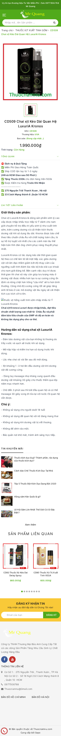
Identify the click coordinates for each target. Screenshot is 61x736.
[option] (30, 72)
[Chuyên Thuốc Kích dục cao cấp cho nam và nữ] (33, 14)
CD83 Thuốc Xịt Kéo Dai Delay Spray (15, 574)
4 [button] (29, 591)
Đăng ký (51, 615)
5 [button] (32, 591)
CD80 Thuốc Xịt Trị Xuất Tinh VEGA (46, 574)
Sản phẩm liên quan (30, 534)
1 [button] (22, 591)
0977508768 (11, 684)
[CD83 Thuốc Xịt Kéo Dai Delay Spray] (15, 556)
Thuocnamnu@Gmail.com (18, 689)
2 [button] (24, 591)
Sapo (37, 732)
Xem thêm (30, 524)
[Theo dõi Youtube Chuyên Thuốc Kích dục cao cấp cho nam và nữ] (12, 659)
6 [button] (34, 591)
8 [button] (39, 591)
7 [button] (36, 591)
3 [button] (27, 591)
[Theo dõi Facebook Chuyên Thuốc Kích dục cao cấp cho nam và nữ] (4, 659)
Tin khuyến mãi (12, 448)
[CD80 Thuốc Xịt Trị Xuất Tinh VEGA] (45, 556)
